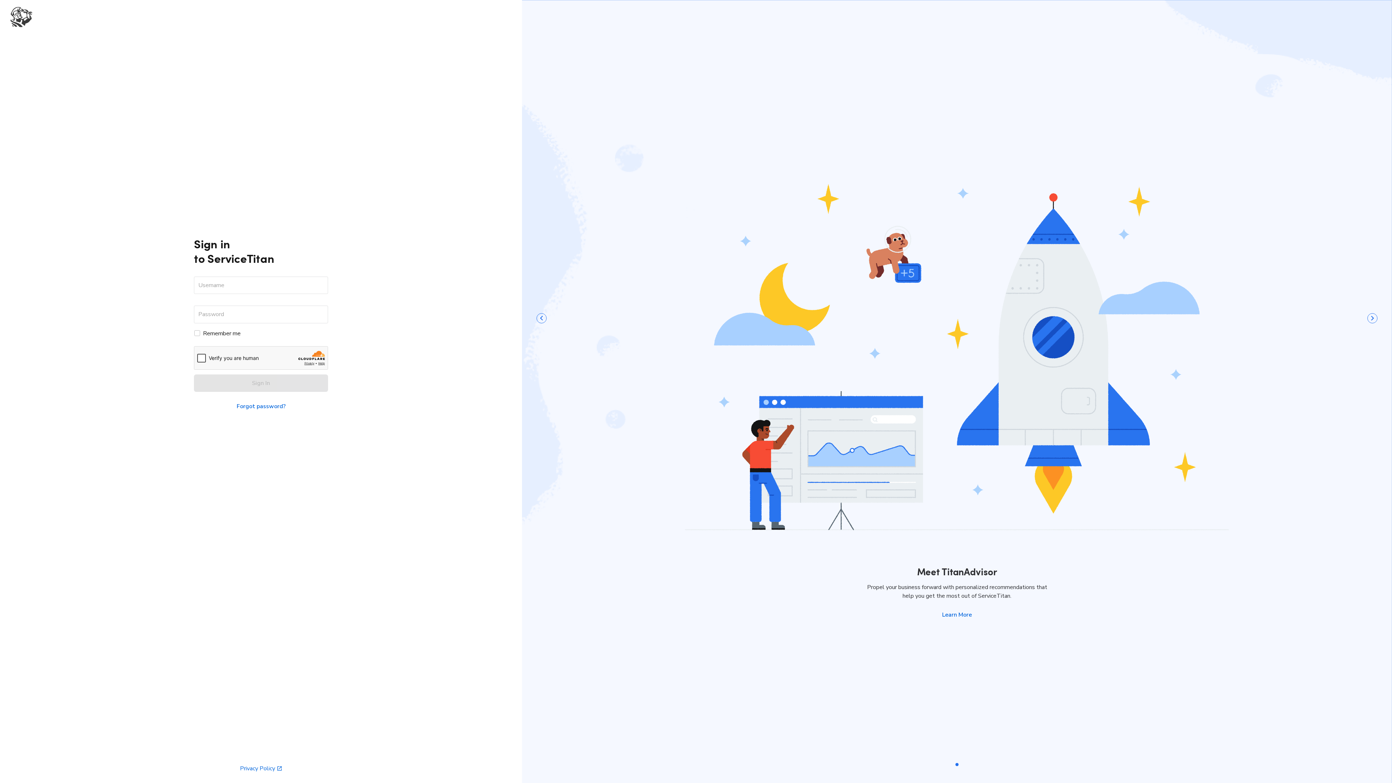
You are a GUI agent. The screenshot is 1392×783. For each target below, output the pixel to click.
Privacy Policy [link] (257, 768)
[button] (957, 615)
